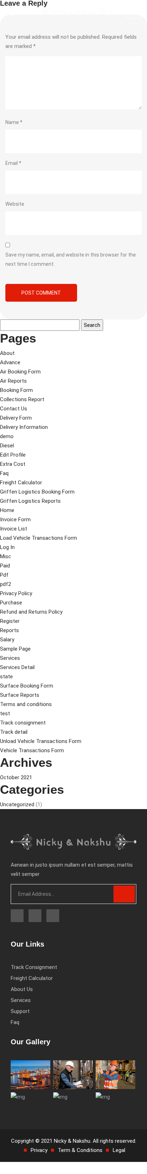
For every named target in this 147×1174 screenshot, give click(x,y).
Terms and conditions (26, 704)
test (5, 713)
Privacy (39, 1150)
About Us (22, 989)
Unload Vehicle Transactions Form (40, 741)
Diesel (7, 445)
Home (7, 510)
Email (13, 163)
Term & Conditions (80, 1150)
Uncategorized (17, 804)
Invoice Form (15, 519)
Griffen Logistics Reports (30, 501)
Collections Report (22, 399)
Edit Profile (13, 455)
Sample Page (15, 649)
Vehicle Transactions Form (32, 750)
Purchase (11, 602)
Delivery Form (16, 418)
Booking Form (16, 390)
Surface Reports (19, 695)
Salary (7, 639)
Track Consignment (34, 967)
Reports (9, 630)
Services (10, 658)
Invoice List (13, 529)
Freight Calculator (21, 482)
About (7, 353)
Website (14, 204)
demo (7, 436)
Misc (5, 556)
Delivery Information (24, 427)
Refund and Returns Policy (31, 612)
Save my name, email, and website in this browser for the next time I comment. (70, 259)
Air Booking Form (20, 371)
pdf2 (5, 584)
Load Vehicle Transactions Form (38, 538)
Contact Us (13, 408)
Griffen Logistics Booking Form (37, 492)
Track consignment (23, 723)
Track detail (13, 732)
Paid (5, 565)
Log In (7, 547)
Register (10, 621)
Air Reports (13, 381)
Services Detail (17, 667)
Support (20, 1011)
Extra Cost (12, 464)
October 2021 (16, 777)
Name (13, 122)
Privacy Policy (16, 593)
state (6, 676)
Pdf (4, 575)
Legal (119, 1150)
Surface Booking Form (26, 686)
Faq (4, 473)
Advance (10, 362)
